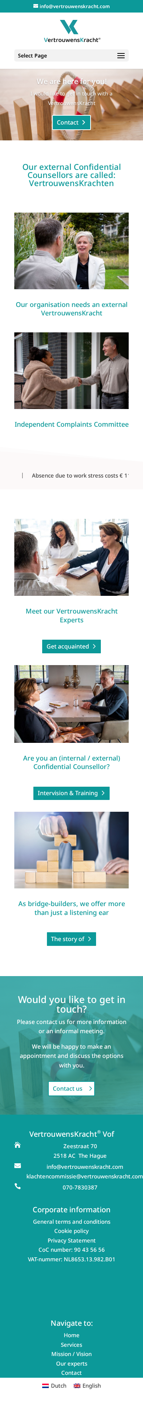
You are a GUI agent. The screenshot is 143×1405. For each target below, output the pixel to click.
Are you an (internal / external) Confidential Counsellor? (71, 762)
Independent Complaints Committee (72, 424)
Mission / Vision (71, 1353)
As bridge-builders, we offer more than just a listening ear (71, 907)
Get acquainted (68, 646)
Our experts (71, 1363)
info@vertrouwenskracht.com (85, 1166)
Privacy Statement (72, 1240)
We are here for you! (72, 81)
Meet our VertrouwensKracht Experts (72, 615)
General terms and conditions (71, 1221)
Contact (67, 122)
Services (71, 1344)
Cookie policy (71, 1230)
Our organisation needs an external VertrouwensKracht (72, 308)
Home (72, 1335)
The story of (67, 939)
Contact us (67, 1088)
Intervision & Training (68, 793)
